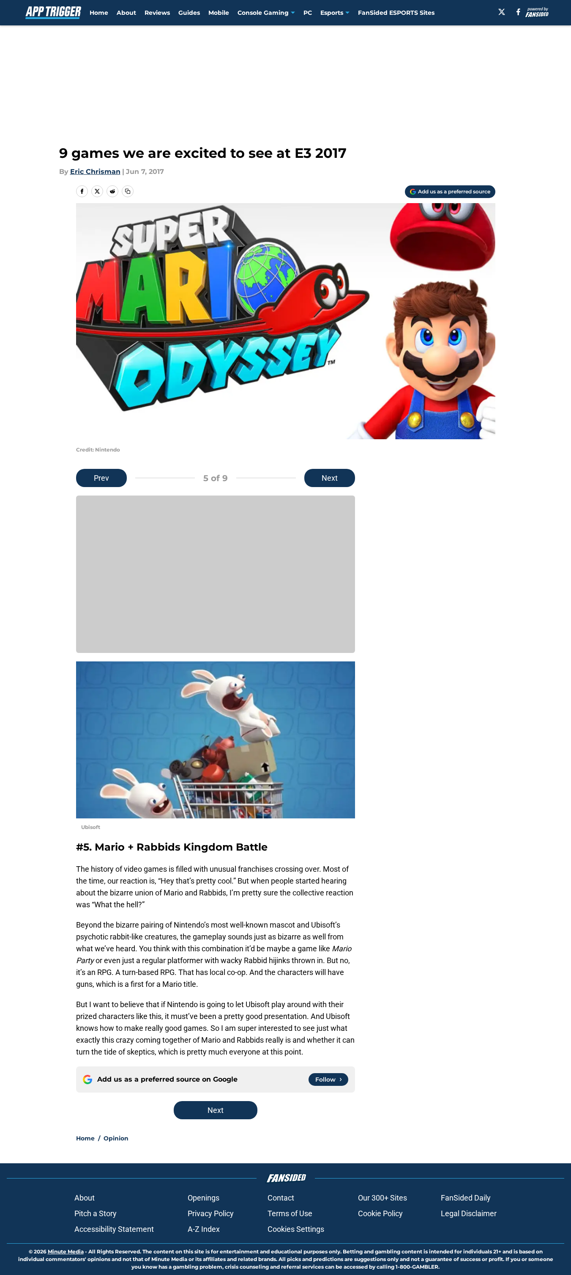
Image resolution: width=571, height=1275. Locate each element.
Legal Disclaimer (469, 1213)
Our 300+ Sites (382, 1197)
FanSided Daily (466, 1197)
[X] (501, 11)
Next (330, 478)
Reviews (157, 13)
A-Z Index (204, 1229)
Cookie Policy (380, 1213)
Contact (281, 1197)
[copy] (128, 191)
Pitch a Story (95, 1213)
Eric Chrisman (95, 172)
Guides (189, 13)
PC (307, 13)
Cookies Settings (296, 1229)
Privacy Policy (211, 1213)
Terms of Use (290, 1213)
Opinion (116, 1138)
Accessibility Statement (114, 1229)
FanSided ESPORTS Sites (396, 13)
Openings (203, 1197)
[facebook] (518, 11)
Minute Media (66, 1251)
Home (99, 13)
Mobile (218, 13)
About (126, 13)
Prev (101, 478)
